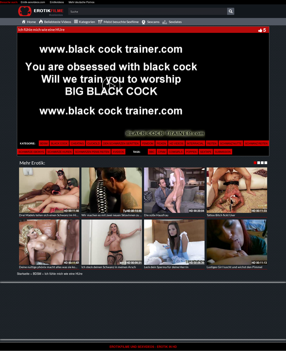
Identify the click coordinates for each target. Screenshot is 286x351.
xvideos (118, 151)
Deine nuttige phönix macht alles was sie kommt (50, 267)
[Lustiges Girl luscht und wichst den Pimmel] (237, 242)
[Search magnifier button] (230, 11)
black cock (59, 143)
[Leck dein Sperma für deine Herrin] (174, 242)
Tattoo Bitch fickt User (221, 215)
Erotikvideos (57, 2)
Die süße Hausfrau (156, 215)
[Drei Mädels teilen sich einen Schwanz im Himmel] (49, 190)
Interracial (195, 143)
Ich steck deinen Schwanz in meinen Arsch (108, 267)
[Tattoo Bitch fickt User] (237, 190)
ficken (161, 143)
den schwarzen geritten (121, 143)
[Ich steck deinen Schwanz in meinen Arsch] (111, 242)
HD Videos (176, 143)
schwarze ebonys (31, 151)
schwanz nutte (231, 143)
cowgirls (176, 151)
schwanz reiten (256, 143)
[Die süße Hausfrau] (174, 190)
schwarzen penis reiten (92, 151)
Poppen (191, 151)
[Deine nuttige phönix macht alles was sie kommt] (49, 242)
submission (223, 151)
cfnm (161, 151)
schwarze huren (60, 151)
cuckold (93, 143)
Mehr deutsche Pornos (81, 2)
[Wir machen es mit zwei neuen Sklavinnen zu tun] (111, 190)
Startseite (23, 273)
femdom (147, 143)
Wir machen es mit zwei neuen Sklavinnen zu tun (112, 215)
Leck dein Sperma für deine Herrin (166, 267)
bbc (152, 151)
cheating (77, 143)
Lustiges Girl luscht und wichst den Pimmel (234, 267)
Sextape (205, 151)
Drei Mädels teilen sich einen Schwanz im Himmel (51, 215)
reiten (211, 143)
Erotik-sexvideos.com (33, 2)
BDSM (44, 143)
